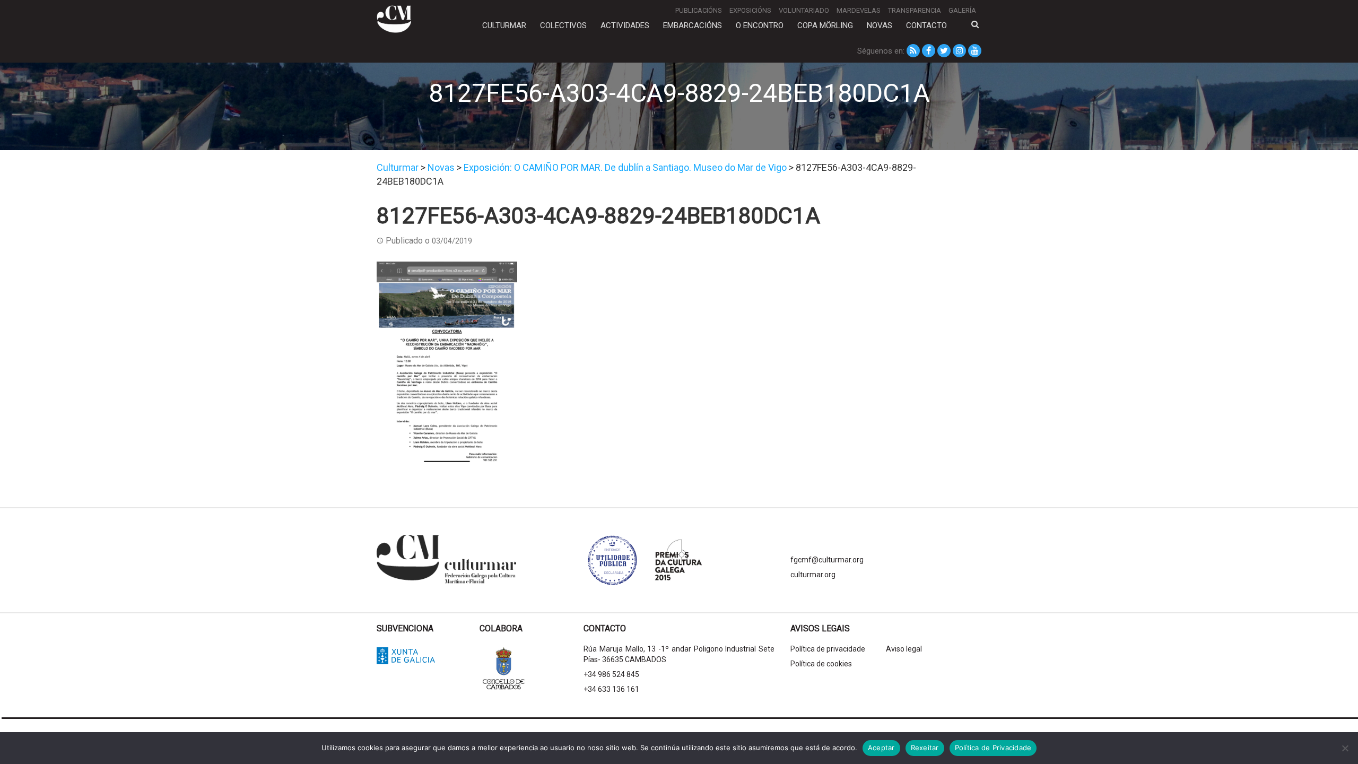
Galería (962, 10)
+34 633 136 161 (611, 689)
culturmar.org (812, 574)
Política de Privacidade (993, 747)
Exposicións (750, 10)
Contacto (926, 25)
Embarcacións (692, 25)
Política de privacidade (827, 649)
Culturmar (504, 25)
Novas (879, 25)
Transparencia (914, 10)
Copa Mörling (825, 25)
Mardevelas (859, 10)
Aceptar (881, 747)
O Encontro (760, 25)
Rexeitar (925, 747)
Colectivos (563, 25)
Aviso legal (904, 649)
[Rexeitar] (1344, 748)
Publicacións (698, 10)
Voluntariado (804, 10)
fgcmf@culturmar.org (827, 559)
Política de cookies (821, 663)
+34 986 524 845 (611, 674)
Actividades (624, 25)
